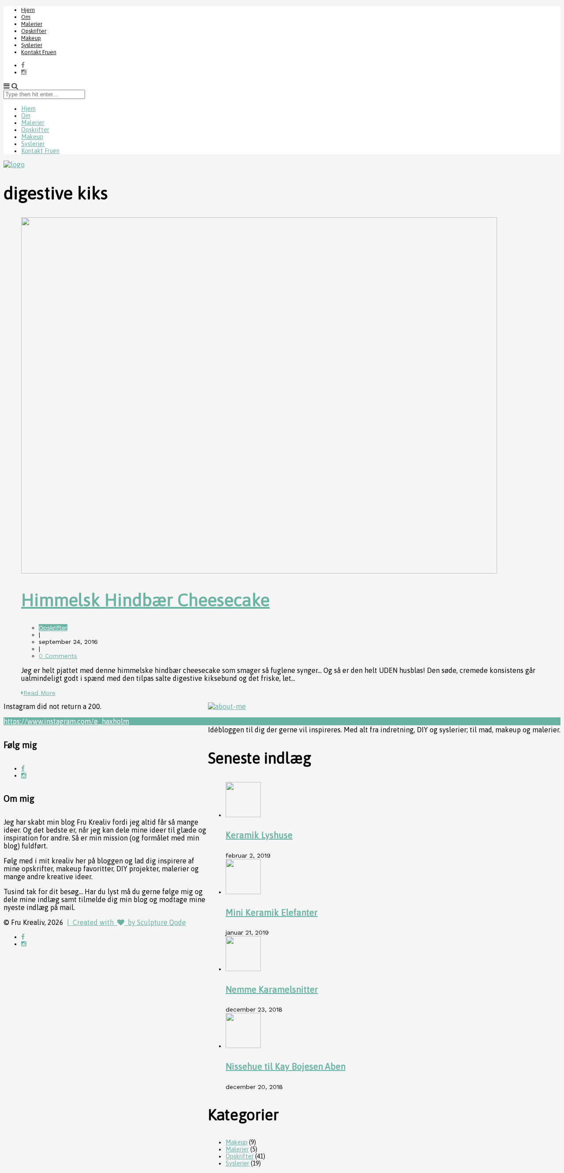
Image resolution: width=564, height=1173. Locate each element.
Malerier (31, 24)
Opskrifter (33, 31)
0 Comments (58, 655)
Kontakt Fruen (38, 52)
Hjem (28, 10)
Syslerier (31, 45)
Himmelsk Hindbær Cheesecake (145, 600)
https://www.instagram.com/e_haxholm (66, 721)
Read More (39, 692)
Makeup (31, 38)
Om (25, 17)
